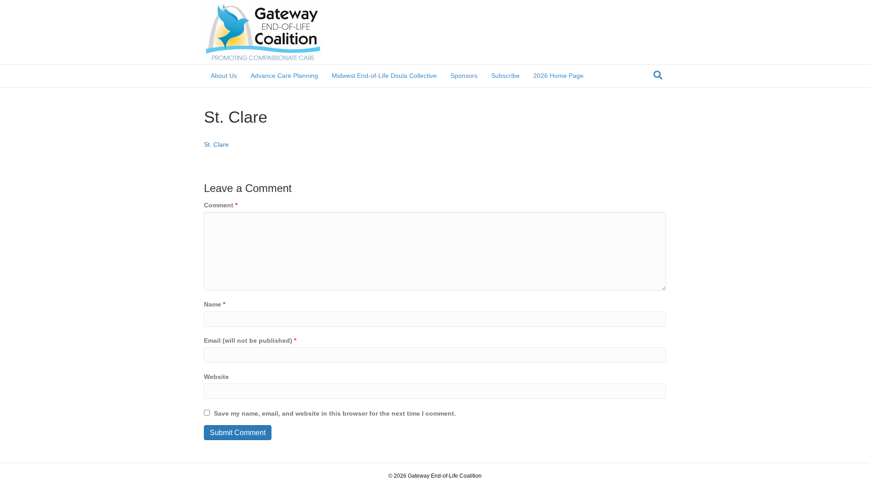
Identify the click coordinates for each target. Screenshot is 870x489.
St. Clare (216, 144)
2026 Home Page (558, 75)
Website (216, 376)
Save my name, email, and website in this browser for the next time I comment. (335, 413)
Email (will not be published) (250, 340)
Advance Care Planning (284, 75)
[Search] (658, 75)
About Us (224, 75)
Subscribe (505, 75)
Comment (220, 205)
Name (214, 304)
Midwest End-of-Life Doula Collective (384, 75)
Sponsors (464, 75)
